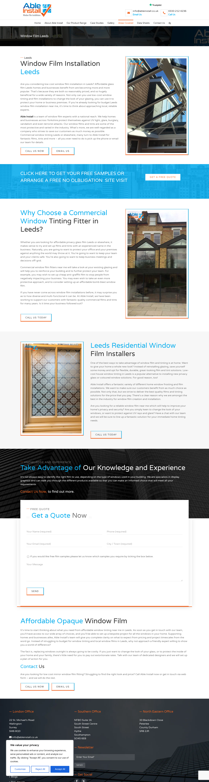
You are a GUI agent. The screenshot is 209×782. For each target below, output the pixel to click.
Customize (20, 769)
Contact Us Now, (33, 492)
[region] (39, 758)
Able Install (26, 116)
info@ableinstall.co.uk (145, 12)
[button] (170, 23)
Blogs (14, 776)
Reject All (40, 769)
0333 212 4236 (177, 12)
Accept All (60, 769)
